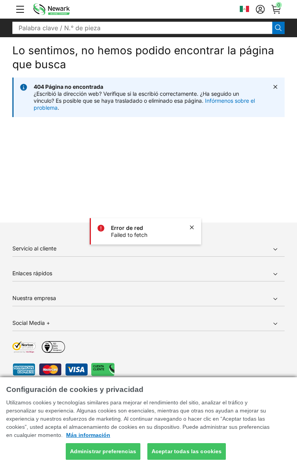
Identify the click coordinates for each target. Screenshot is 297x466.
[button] (20, 9)
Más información (88, 435)
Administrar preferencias (103, 451)
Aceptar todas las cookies (187, 451)
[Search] (278, 28)
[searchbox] (142, 28)
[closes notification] (192, 227)
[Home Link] (63, 9)
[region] (148, 421)
